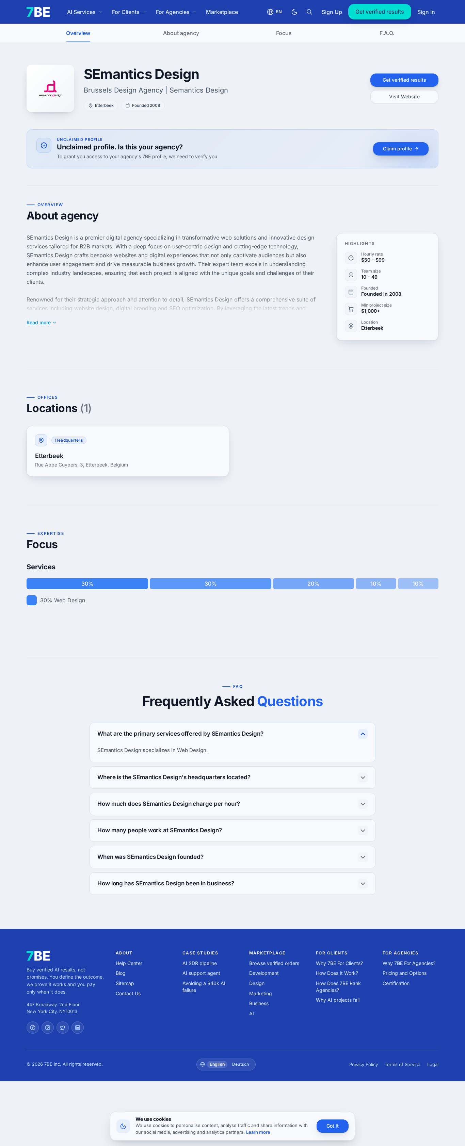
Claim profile (397, 148)
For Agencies (173, 12)
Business (259, 1003)
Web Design (69, 600)
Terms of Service (402, 1064)
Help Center (129, 963)
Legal (432, 1064)
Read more (39, 322)
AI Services (81, 12)
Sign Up (332, 12)
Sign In (426, 12)
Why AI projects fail (337, 1000)
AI (251, 1013)
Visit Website (404, 96)
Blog (121, 973)
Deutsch (240, 1064)
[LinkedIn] (77, 1027)
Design (256, 983)
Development (264, 973)
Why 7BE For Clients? (339, 963)
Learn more (258, 1132)
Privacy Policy (363, 1064)
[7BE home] (38, 956)
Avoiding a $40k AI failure (203, 986)
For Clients (126, 12)
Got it (332, 1126)
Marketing (260, 993)
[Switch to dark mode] (294, 12)
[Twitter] (63, 1027)
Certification (396, 983)
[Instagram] (48, 1027)
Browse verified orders (274, 963)
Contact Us (128, 993)
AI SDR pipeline (199, 963)
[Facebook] (33, 1027)
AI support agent (201, 973)
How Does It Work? (337, 973)
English (217, 1064)
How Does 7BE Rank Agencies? (338, 986)
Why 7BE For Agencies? (409, 963)
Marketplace (222, 12)
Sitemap (125, 983)
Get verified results (379, 11)
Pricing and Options (405, 973)
